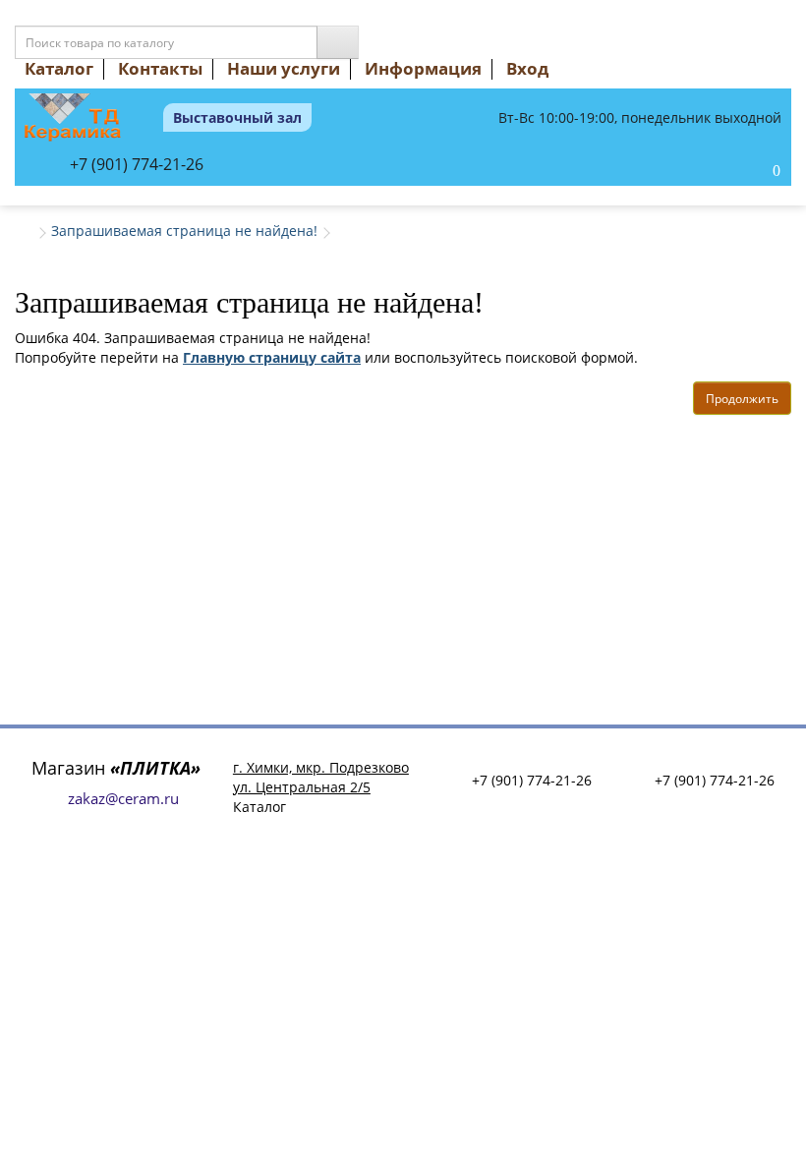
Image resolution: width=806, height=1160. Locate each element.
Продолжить (742, 398)
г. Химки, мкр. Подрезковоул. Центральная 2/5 (321, 777)
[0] (756, 172)
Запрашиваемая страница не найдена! (184, 230)
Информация (423, 68)
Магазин (116, 768)
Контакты (160, 68)
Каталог (59, 68)
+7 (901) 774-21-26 (136, 164)
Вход (527, 68)
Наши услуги (283, 68)
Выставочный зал (237, 117)
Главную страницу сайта (272, 357)
